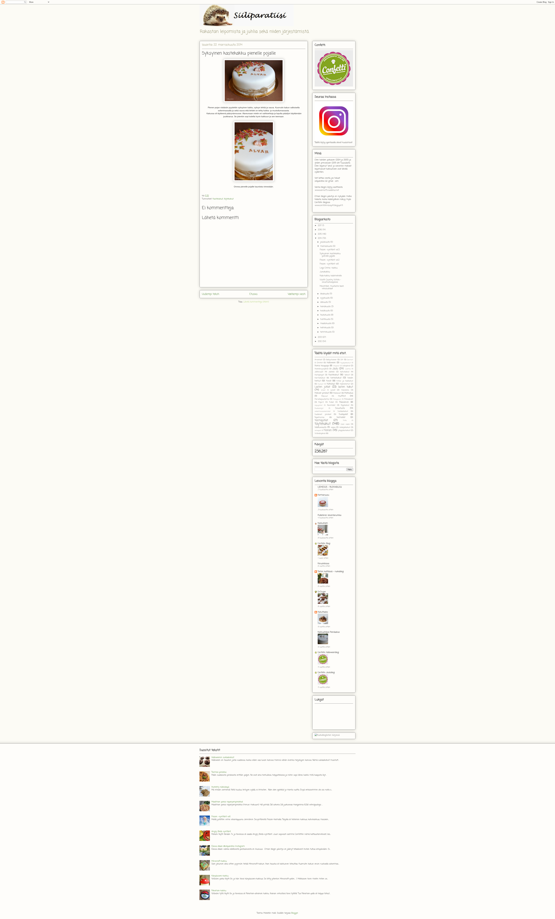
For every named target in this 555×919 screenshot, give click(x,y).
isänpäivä (346, 365)
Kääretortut (345, 384)
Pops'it (321, 402)
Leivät (332, 390)
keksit (347, 375)
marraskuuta (326, 246)
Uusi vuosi (345, 424)
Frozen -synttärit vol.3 (330, 249)
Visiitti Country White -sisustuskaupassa (330, 281)
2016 (320, 229)
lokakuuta (325, 293)
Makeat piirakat (322, 393)
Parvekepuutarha (322, 399)
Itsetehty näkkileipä (220, 787)
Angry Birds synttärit (221, 831)
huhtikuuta (325, 319)
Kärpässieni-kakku (220, 875)
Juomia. (348, 369)
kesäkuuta (325, 310)
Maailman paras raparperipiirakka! (227, 801)
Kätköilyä (331, 384)
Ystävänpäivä (320, 433)
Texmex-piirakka (218, 772)
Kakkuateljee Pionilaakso (329, 632)
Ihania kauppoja (322, 365)
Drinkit (320, 362)
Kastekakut (218, 198)
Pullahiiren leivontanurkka (329, 515)
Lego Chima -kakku (328, 267)
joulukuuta (325, 242)
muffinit (342, 396)
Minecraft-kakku (219, 861)
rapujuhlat (318, 405)
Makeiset (337, 393)
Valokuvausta (320, 427)
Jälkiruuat (319, 371)
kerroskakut (336, 377)
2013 (320, 337)
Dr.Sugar (322, 591)
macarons (345, 390)
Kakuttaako (323, 612)
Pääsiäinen (344, 402)
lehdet (323, 390)
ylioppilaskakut (344, 430)
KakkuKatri (323, 523)
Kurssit (320, 384)
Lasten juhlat (322, 387)
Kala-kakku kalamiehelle (331, 275)
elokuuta (324, 302)
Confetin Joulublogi (326, 672)
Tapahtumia (319, 417)
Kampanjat (319, 375)
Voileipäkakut (344, 427)
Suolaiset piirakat (323, 414)
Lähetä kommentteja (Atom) (256, 301)
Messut (324, 396)
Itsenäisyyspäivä (321, 368)
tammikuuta (326, 332)
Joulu (335, 368)
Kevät (328, 380)
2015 (320, 234)
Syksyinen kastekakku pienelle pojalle (330, 255)
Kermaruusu (323, 495)
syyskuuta (325, 298)
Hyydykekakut (345, 362)
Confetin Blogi (324, 543)
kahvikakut (344, 371)
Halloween (331, 362)
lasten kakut (345, 387)
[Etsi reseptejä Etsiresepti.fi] (327, 735)
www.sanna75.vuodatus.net (327, 190)
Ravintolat (331, 405)
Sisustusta (340, 408)
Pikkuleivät (348, 399)
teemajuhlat (321, 420)
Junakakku (325, 271)
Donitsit (350, 359)
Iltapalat (336, 366)
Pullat (331, 402)
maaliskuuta (326, 323)
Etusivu (253, 294)
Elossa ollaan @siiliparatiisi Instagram (228, 846)
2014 (320, 238)
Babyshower (331, 359)
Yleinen (328, 430)
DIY (342, 359)
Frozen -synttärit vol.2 (330, 260)
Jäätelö (331, 371)
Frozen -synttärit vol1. (329, 263)
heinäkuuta (325, 306)
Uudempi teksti (210, 294)
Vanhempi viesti (296, 294)
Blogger (294, 913)
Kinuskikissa (323, 563)
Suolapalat (343, 414)
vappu (333, 427)
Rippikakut (345, 405)
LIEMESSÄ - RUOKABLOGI (330, 487)
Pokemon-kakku (218, 890)
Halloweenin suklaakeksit (222, 757)
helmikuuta (325, 327)
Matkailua (348, 393)
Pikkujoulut (337, 399)
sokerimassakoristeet (323, 411)
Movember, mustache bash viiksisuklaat (332, 287)
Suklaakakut (343, 411)
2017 (320, 225)
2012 (320, 341)
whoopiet (318, 430)
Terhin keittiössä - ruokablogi (331, 571)
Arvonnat (318, 359)
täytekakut (229, 198)
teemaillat (341, 417)
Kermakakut (320, 378)
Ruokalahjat (319, 408)
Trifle (345, 420)
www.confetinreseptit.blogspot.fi (329, 205)
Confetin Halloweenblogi (328, 652)
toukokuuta (325, 315)
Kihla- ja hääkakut (344, 381)
